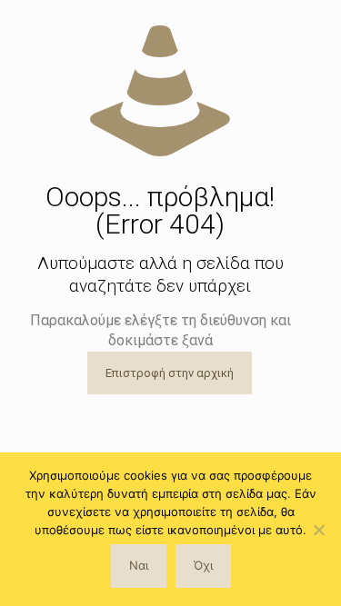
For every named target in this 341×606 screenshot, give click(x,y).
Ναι (138, 565)
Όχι (203, 565)
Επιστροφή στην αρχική (169, 373)
